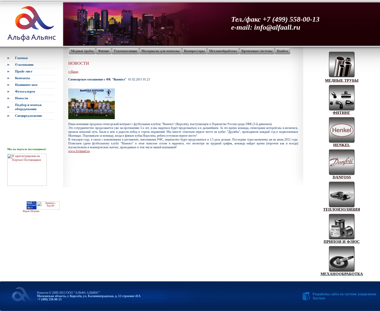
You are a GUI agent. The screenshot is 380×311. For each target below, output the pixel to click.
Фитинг (103, 51)
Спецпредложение (28, 116)
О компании (24, 65)
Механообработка (223, 51)
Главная (21, 58)
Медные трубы (82, 51)
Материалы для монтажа (160, 51)
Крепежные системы (256, 51)
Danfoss (282, 51)
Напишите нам (26, 85)
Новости (21, 98)
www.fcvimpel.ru (79, 151)
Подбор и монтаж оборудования (28, 107)
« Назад (73, 71)
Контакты (22, 78)
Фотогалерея (25, 91)
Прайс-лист (23, 71)
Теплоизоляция (125, 51)
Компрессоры (194, 51)
